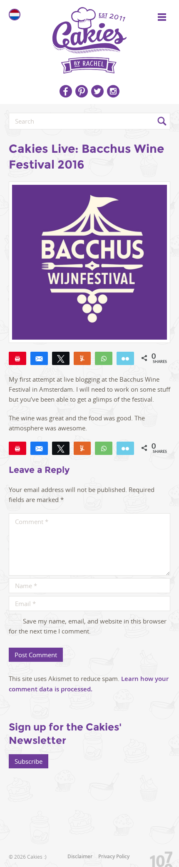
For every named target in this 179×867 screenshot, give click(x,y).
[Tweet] (60, 358)
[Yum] (82, 358)
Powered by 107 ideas (158, 857)
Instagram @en (113, 91)
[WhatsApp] (103, 358)
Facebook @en (65, 91)
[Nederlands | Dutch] (14, 14)
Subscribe (28, 761)
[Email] (125, 358)
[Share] (39, 358)
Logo (89, 37)
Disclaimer (79, 856)
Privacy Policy (113, 856)
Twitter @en (97, 91)
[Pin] (17, 358)
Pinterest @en (81, 91)
